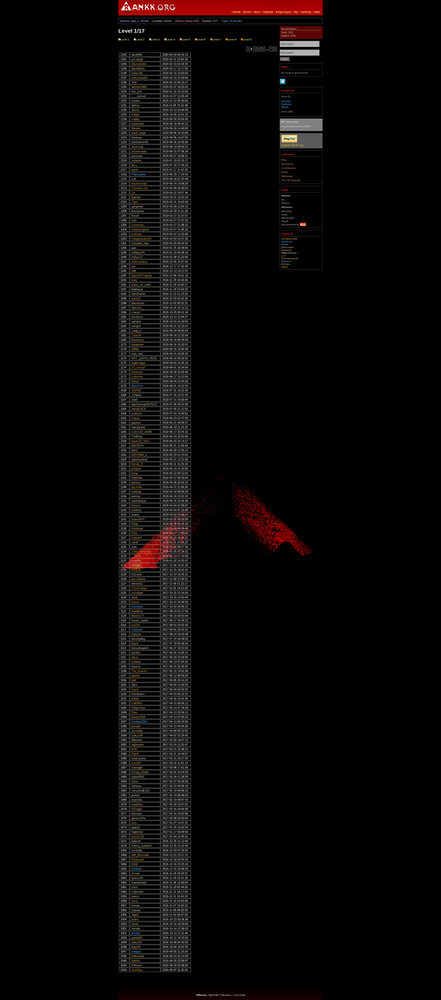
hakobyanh (138, 427)
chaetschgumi (140, 229)
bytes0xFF (138, 519)
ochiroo (136, 661)
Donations (287, 163)
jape (134, 247)
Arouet (135, 873)
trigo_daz (137, 353)
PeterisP (136, 537)
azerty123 (137, 836)
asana (135, 514)
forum (247, 12)
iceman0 (286, 250)
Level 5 (186, 39)
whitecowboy (139, 261)
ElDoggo (136, 808)
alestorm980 (139, 86)
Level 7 (216, 39)
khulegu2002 (139, 721)
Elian (134, 712)
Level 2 (140, 39)
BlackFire (137, 385)
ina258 (135, 624)
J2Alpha (136, 395)
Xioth (134, 399)
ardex (135, 919)
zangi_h (136, 330)
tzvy (134, 822)
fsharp (285, 107)
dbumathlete (138, 63)
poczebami (138, 578)
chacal (135, 312)
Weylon (136, 128)
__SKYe (136, 555)
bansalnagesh (140, 647)
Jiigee (135, 914)
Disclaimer (287, 176)
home (237, 12)
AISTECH (137, 445)
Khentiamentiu (289, 258)
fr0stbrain (137, 528)
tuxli (133, 220)
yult (133, 178)
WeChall (213, 995)
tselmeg (136, 491)
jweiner (135, 795)
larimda (135, 496)
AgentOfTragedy (141, 275)
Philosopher (138, 174)
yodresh (136, 413)
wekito (285, 244)
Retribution (138, 693)
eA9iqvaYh (138, 252)
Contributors (288, 168)
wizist (134, 169)
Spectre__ (137, 307)
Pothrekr (136, 965)
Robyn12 (137, 257)
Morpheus (137, 339)
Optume (136, 634)
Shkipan (136, 785)
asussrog (137, 146)
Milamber (137, 739)
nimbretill (136, 73)
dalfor (284, 266)
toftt (133, 270)
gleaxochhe (138, 818)
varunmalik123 (140, 790)
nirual (134, 923)
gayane (136, 422)
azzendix (137, 730)
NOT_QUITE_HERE (144, 358)
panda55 (136, 937)
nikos (134, 657)
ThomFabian (139, 588)
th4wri (135, 698)
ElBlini (135, 349)
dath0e (135, 960)
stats (317, 12)
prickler (136, 933)
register (268, 12)
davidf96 (136, 54)
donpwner (137, 344)
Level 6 (201, 39)
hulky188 (137, 735)
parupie (136, 726)
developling (138, 638)
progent (136, 468)
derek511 (137, 583)
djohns (135, 105)
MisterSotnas (289, 252)
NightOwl (137, 831)
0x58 (134, 864)
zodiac (135, 119)
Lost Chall (239, 995)
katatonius (137, 123)
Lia (133, 192)
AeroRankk (138, 293)
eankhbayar (138, 500)
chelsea (136, 509)
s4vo (134, 887)
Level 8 (232, 39)
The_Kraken (139, 670)
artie (134, 546)
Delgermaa (138, 707)
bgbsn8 (136, 841)
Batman (136, 197)
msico (135, 896)
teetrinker (137, 606)
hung (134, 473)
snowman (137, 224)
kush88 (136, 762)
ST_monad (138, 367)
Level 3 (155, 39)
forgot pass (283, 12)
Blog (284, 159)
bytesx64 (137, 877)
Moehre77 (137, 615)
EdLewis (136, 574)
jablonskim (287, 247)
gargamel (137, 206)
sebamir (136, 160)
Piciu (134, 532)
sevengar (137, 592)
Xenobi (135, 928)
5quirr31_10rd (140, 441)
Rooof (135, 215)
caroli (134, 542)
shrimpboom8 (289, 238)
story (257, 12)
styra (134, 900)
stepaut (136, 910)
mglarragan (138, 362)
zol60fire (136, 703)
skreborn (137, 316)
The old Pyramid (290, 180)
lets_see (136, 91)
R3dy (134, 523)
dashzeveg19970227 (144, 404)
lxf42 (134, 749)
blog (302, 224)
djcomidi (136, 487)
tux (133, 266)
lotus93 (135, 946)
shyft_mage (138, 132)
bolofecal (286, 241)
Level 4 (170, 39)
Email (284, 172)
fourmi (135, 601)
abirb (134, 450)
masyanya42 (139, 77)
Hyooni (135, 505)
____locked (138, 96)
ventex (135, 100)
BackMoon (138, 68)
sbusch (136, 666)
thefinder (136, 868)
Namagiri (136, 767)
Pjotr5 (135, 753)
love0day (137, 969)
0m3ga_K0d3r (140, 772)
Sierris (135, 109)
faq (296, 12)
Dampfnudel (138, 882)
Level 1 (124, 39)
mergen (136, 326)
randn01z (137, 804)
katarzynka (138, 758)
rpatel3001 (137, 776)
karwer (135, 652)
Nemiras (136, 137)
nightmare (137, 744)
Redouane (137, 859)
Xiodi (134, 597)
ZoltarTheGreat (141, 551)
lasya (134, 643)
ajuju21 (135, 827)
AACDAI (286, 101)
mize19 (135, 298)
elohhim (136, 565)
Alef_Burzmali (139, 854)
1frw (134, 82)
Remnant (137, 372)
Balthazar (137, 289)
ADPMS (136, 390)
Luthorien (137, 376)
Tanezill (136, 335)
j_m (283, 255)
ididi (133, 680)
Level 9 (247, 39)
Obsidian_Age (140, 243)
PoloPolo (136, 477)
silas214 (136, 942)
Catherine (137, 891)
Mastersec (138, 303)
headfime (137, 611)
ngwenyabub (139, 459)
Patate (135, 114)
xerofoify (136, 850)
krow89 (136, 560)
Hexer (135, 381)
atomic (135, 675)
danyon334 (138, 716)
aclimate (136, 234)
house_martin (139, 620)
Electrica (226, 995)
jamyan (135, 482)
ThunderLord (139, 188)
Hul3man (136, 629)
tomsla (135, 905)
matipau (136, 951)
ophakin (136, 321)
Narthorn (286, 261)
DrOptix (285, 264)
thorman (136, 813)
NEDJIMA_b (139, 454)
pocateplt (137, 59)
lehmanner (137, 211)
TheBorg (136, 436)
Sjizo (134, 684)
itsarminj (136, 799)
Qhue (134, 781)
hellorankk (137, 956)
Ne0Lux (136, 569)
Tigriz (134, 201)
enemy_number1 (141, 845)
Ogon (134, 689)
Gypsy (135, 418)
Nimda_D (137, 464)
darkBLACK (138, 408)
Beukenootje (139, 183)
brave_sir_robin (141, 284)
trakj (134, 280)
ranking (306, 12)
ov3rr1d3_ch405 (141, 431)
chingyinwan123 (141, 238)
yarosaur (137, 155)
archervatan (138, 151)
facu (134, 165)
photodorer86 (139, 142)
